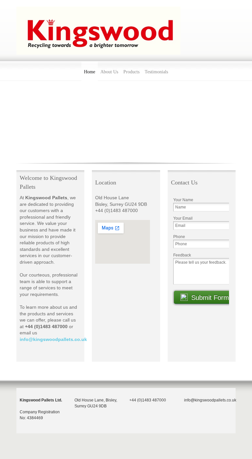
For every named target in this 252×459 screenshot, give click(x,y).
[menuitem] (89, 71)
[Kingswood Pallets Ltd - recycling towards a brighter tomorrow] (98, 31)
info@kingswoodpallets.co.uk (53, 339)
